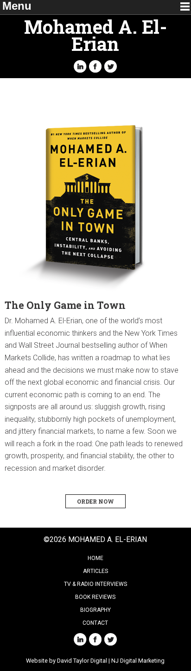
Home (95, 558)
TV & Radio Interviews (95, 584)
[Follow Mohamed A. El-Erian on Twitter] (110, 66)
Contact (95, 623)
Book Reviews (95, 597)
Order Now (95, 501)
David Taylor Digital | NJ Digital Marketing (111, 660)
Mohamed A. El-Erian (95, 35)
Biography (95, 610)
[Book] (95, 200)
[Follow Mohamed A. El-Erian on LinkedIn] (80, 66)
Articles (95, 571)
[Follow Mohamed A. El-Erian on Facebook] (95, 66)
